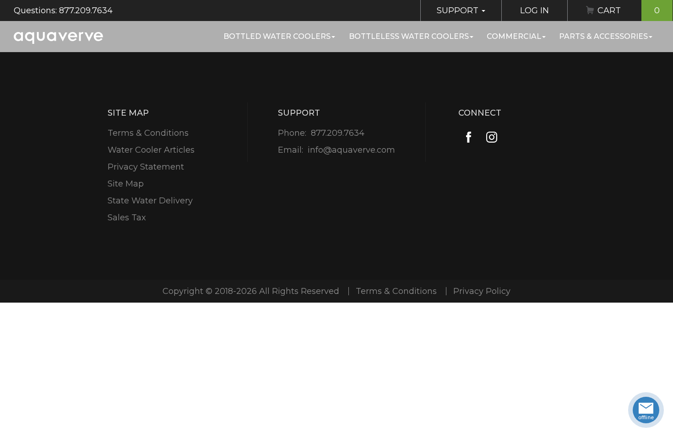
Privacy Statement (146, 167)
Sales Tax (127, 218)
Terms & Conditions (148, 133)
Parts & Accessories (603, 36)
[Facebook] (468, 137)
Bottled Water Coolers (277, 36)
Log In (534, 10)
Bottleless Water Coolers (409, 36)
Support (459, 10)
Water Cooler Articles (151, 150)
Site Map (126, 184)
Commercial (514, 36)
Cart (628, 10)
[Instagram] (491, 137)
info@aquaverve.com (351, 150)
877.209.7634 (337, 133)
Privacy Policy (481, 291)
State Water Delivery (150, 201)
